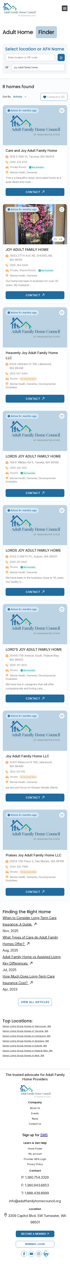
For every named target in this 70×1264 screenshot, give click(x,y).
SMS (44, 1135)
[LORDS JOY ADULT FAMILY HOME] (35, 431)
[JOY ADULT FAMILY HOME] (35, 224)
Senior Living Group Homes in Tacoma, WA (25, 1031)
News (35, 1118)
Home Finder (35, 1148)
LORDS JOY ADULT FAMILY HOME (33, 456)
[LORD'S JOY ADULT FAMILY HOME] (35, 624)
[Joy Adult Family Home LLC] (35, 731)
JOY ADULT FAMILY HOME (27, 250)
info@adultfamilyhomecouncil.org (35, 1201)
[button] (64, 8)
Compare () (55, 97)
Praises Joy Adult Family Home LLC (34, 855)
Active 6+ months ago (23, 110)
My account (35, 1153)
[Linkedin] (46, 1254)
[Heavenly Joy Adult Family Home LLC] (35, 327)
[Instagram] (39, 1254)
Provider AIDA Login (35, 1159)
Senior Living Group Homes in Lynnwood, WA (26, 1036)
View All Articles (35, 1002)
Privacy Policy (35, 1164)
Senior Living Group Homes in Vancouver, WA (27, 1026)
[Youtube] (31, 1254)
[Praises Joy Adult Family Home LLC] (35, 830)
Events (35, 1113)
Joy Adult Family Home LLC (27, 756)
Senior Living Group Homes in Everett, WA (25, 1045)
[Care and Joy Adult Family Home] (35, 125)
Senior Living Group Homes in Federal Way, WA (27, 1050)
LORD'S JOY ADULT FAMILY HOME (34, 649)
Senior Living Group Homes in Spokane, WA (26, 1041)
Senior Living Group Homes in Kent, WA (23, 1055)
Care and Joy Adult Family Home (31, 151)
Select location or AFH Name (34, 49)
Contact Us (35, 1123)
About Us (35, 1108)
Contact (33, 192)
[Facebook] (24, 1254)
